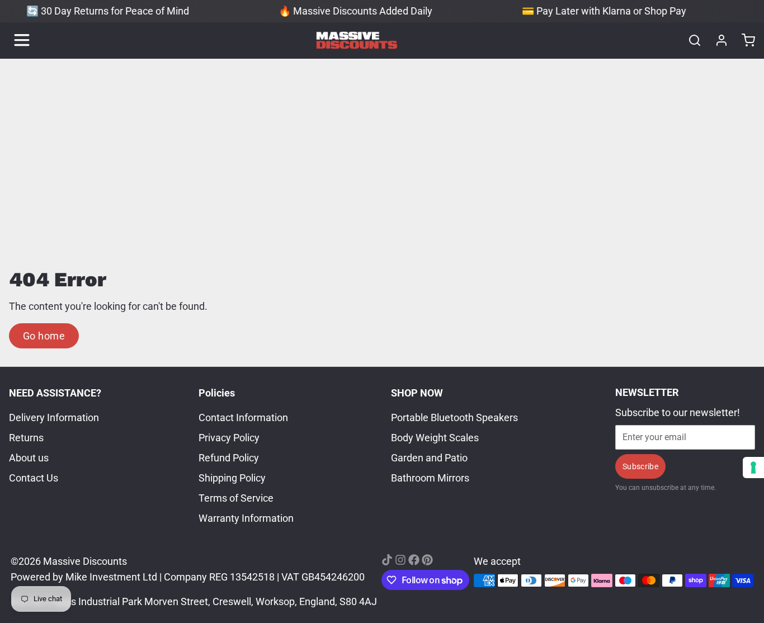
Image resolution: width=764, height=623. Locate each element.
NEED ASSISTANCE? (55, 393)
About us (29, 458)
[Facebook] (413, 559)
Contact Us (33, 478)
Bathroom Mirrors (430, 478)
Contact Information (243, 417)
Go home (44, 336)
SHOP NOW (417, 393)
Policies (217, 393)
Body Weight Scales (435, 437)
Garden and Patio (429, 458)
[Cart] (744, 40)
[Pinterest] (427, 559)
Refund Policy (229, 458)
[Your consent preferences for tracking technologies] (753, 467)
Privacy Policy (229, 437)
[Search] (690, 40)
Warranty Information (246, 518)
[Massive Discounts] (357, 40)
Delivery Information (54, 417)
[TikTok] (387, 559)
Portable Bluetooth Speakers (454, 417)
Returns (26, 437)
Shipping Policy (232, 478)
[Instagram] (400, 559)
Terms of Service (236, 498)
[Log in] (717, 40)
